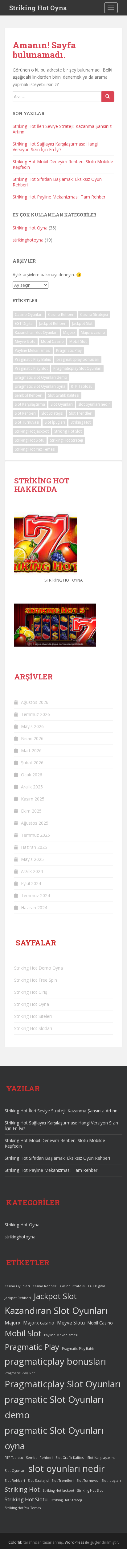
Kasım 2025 (32, 799)
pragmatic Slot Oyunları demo (41, 377)
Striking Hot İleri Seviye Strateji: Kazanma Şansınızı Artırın (63, 129)
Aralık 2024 (32, 871)
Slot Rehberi (25, 413)
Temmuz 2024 (35, 895)
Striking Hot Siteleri (33, 1016)
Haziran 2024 (34, 907)
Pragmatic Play (69, 350)
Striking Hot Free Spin (35, 980)
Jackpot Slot (82, 323)
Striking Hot (81, 422)
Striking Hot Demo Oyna (38, 968)
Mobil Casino (52, 341)
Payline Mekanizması (33, 350)
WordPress (74, 1542)
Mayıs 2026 (32, 726)
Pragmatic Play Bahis (33, 359)
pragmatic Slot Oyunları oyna (40, 386)
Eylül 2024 (31, 883)
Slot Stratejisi (52, 413)
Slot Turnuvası (27, 422)
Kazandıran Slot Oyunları (36, 332)
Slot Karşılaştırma (30, 404)
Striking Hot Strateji (66, 440)
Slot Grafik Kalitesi (63, 395)
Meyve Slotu (25, 341)
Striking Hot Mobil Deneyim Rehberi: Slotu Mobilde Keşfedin (63, 164)
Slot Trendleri (80, 413)
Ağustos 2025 (34, 823)
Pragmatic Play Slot (31, 368)
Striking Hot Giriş (30, 992)
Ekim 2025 (31, 811)
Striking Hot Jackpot (32, 431)
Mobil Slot (78, 341)
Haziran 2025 (34, 847)
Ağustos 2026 (34, 702)
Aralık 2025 (32, 787)
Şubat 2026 (32, 763)
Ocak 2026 (31, 775)
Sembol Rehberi (29, 395)
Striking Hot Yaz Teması (35, 449)
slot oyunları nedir (94, 404)
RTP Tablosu (81, 386)
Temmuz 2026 (35, 714)
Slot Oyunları (62, 404)
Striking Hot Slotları (33, 1028)
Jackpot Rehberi (53, 323)
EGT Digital (24, 323)
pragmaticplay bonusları (77, 359)
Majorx (69, 332)
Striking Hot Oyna (38, 8)
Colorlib (15, 1542)
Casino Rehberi (61, 314)
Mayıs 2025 (32, 859)
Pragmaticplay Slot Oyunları (77, 368)
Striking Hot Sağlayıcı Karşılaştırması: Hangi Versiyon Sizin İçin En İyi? (55, 146)
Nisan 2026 (32, 738)
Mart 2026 (31, 750)
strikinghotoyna (28, 240)
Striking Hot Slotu (29, 440)
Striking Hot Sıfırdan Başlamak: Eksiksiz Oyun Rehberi (57, 182)
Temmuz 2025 (35, 835)
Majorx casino (93, 332)
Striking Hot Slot (68, 431)
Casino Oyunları (29, 314)
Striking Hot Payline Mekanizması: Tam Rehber (59, 197)
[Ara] (107, 96)
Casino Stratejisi (94, 314)
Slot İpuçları (55, 422)
